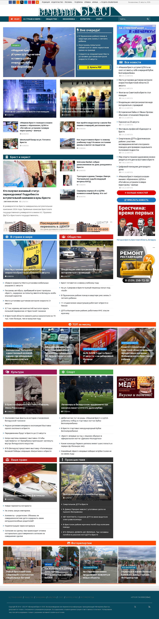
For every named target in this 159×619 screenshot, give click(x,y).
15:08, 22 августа (127, 162)
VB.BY (17, 19)
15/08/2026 (49, 364)
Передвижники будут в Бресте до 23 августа (25, 433)
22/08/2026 (10, 115)
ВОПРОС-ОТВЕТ (72, 597)
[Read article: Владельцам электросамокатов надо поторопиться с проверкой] (86, 259)
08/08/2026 (81, 196)
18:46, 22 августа (127, 98)
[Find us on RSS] (37, 2)
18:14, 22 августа (127, 118)
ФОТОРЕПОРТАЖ (90, 567)
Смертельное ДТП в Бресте (75, 504)
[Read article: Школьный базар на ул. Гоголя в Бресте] (10, 143)
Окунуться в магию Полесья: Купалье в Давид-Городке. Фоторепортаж (136, 574)
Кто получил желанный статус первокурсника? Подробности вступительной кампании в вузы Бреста (26, 194)
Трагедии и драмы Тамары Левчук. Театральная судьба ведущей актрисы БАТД (94, 179)
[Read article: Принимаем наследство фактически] (30, 482)
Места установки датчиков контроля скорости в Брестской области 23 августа (135, 83)
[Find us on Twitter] (21, 2)
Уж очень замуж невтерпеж (17, 511)
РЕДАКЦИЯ (46, 2)
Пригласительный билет (95, 349)
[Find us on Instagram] (29, 2)
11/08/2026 (10, 411)
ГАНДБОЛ (16, 45)
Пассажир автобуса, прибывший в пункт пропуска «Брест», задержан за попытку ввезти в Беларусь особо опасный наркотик (30, 293)
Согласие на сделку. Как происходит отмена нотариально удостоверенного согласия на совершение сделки (25, 533)
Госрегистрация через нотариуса (20, 526)
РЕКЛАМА (68, 2)
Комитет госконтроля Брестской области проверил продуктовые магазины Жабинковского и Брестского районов (137, 353)
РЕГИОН (48, 564)
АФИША (95, 2)
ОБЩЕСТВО (51, 19)
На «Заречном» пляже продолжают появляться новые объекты (96, 574)
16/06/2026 (10, 499)
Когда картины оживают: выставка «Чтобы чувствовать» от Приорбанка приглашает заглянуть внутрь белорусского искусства (29, 441)
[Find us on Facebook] (10, 2)
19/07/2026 (49, 582)
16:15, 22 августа (127, 134)
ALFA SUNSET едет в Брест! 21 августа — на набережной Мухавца (98, 356)
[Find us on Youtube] (33, 2)
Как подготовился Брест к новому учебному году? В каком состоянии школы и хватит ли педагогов (94, 142)
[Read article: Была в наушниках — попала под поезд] (86, 482)
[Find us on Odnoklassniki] (18, 2)
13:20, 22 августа (127, 188)
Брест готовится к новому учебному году (80, 283)
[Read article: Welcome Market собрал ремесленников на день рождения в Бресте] (67, 166)
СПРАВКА (87, 2)
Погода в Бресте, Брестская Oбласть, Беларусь (136, 240)
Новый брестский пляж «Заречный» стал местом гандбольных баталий (20, 574)
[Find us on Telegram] (25, 2)
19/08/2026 (126, 364)
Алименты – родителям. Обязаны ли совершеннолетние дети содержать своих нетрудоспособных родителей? (24, 518)
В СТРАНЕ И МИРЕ (31, 19)
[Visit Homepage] (79, 10)
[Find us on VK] (14, 2)
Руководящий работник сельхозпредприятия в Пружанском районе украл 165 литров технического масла (59, 353)
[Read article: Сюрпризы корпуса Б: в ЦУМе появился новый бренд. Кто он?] (67, 194)
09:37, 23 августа (127, 76)
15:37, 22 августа (127, 153)
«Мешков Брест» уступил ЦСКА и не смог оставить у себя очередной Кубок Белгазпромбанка (26, 58)
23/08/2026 (30, 71)
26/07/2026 (11, 582)
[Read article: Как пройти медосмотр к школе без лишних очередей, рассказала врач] (67, 126)
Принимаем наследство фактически (24, 495)
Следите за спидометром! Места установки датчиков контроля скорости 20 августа (94, 56)
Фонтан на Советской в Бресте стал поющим (27, 111)
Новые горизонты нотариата (18, 506)
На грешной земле (53, 343)
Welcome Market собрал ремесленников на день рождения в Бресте (94, 164)
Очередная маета (129, 343)
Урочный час (11, 185)
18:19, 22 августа (127, 108)
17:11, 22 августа (127, 125)
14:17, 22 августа (127, 172)
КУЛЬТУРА (85, 19)
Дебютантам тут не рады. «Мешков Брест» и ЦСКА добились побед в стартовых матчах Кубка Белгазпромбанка (84, 420)
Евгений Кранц (18, 71)
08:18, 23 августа (127, 88)
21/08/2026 (81, 128)
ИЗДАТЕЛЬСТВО (57, 2)
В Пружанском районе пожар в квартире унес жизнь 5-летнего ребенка (93, 38)
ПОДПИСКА (79, 2)
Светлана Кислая (11, 201)
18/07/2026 (88, 582)
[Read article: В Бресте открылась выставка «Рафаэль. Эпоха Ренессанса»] (30, 395)
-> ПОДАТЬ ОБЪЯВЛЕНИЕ (108, 2)
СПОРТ (99, 19)
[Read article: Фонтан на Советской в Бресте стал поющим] (29, 99)
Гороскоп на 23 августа (129, 122)
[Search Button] (148, 19)
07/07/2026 (126, 582)
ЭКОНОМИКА (69, 19)
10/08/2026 (11, 364)
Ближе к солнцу (14, 346)
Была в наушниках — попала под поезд (84, 494)
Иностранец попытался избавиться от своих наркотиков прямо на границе (94, 47)
